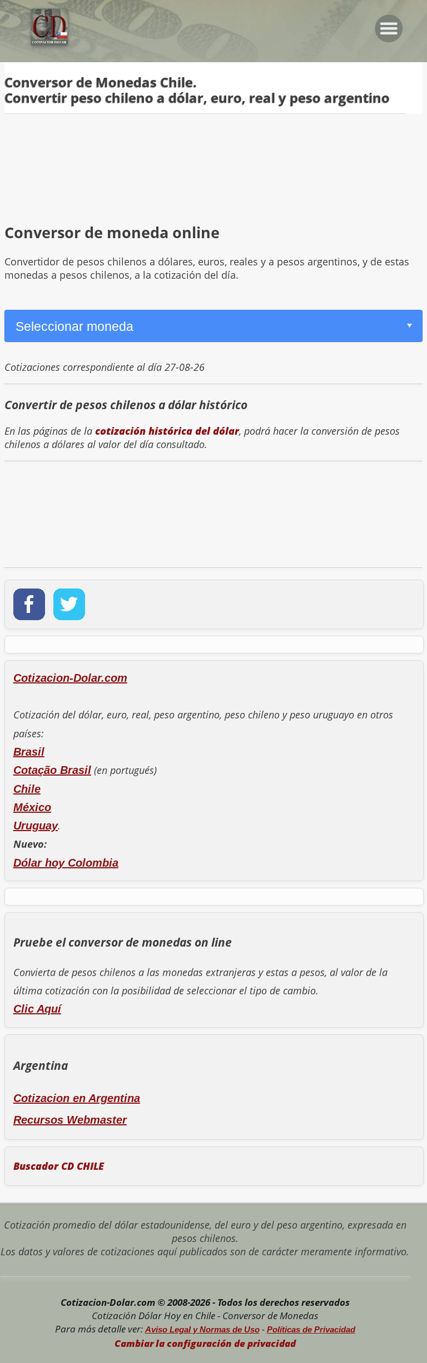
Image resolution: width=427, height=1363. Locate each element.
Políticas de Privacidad (311, 1329)
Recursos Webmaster (70, 1120)
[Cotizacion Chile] (45, 42)
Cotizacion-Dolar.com (70, 678)
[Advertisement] (213, 160)
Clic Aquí (37, 1009)
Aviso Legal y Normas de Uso (202, 1329)
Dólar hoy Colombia (65, 863)
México (32, 807)
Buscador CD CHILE (58, 1166)
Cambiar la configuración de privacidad (205, 1343)
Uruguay (35, 825)
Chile (27, 789)
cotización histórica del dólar (167, 430)
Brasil (28, 752)
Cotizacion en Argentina (76, 1098)
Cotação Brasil (52, 770)
